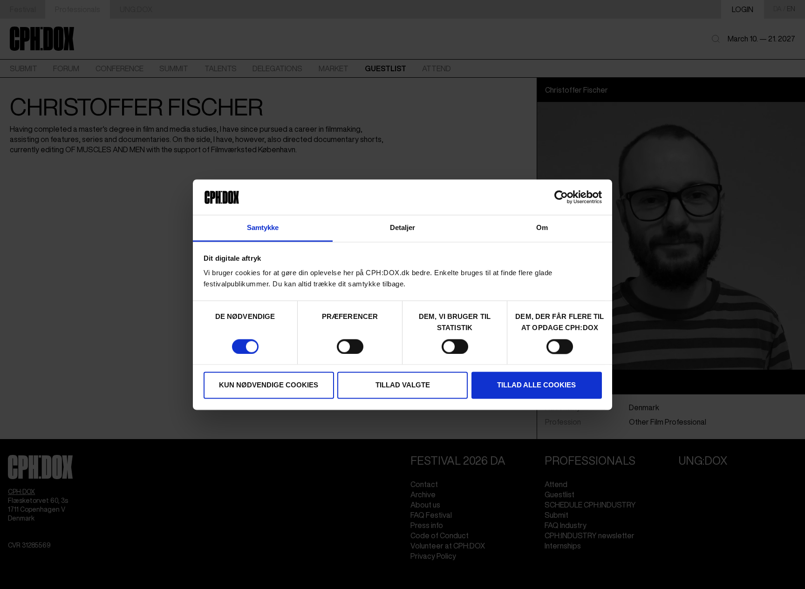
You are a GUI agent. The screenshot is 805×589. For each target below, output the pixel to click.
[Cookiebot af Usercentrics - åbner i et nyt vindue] (561, 197)
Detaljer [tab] (403, 228)
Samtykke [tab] (263, 228)
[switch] (350, 346)
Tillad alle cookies (536, 385)
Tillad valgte (402, 385)
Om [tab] (542, 228)
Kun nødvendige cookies (268, 385)
